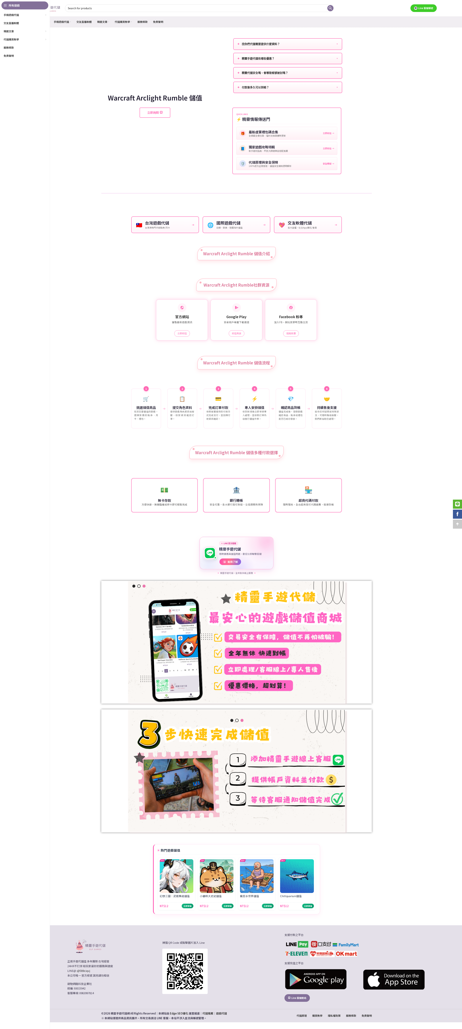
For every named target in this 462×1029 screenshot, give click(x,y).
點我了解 (230, 562)
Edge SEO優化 (179, 1013)
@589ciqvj (83, 971)
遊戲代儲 (221, 1013)
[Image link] (90, 946)
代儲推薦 (207, 1013)
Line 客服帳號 (425, 8)
